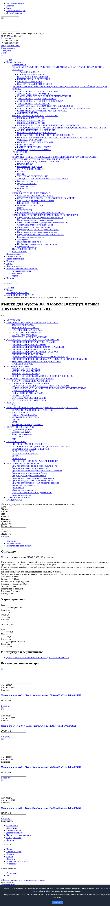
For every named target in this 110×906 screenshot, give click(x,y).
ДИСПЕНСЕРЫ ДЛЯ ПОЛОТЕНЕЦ (34, 94)
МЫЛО (20, 208)
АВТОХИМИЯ (19, 64)
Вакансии (10, 859)
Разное (20, 154)
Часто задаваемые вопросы (18, 835)
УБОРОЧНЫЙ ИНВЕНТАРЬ (30, 169)
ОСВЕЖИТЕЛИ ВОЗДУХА (30, 205)
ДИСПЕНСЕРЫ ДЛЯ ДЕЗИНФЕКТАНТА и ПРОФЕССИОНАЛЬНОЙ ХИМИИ (54, 108)
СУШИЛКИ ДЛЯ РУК (27, 113)
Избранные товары (15, 3)
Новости (10, 6)
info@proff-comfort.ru (10, 45)
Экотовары (11, 864)
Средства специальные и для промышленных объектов (42, 222)
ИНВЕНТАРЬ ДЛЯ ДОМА (29, 166)
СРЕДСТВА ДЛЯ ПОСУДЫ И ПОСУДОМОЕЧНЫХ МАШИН (46, 198)
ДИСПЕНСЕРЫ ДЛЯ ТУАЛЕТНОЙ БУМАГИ (38, 91)
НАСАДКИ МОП (25, 164)
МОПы (20, 174)
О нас (9, 60)
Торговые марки (13, 851)
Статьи (9, 856)
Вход (8, 875)
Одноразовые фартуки (27, 181)
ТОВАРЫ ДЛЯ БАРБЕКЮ (24, 249)
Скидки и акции (13, 256)
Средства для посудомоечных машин (34, 227)
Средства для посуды (26, 246)
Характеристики (14, 543)
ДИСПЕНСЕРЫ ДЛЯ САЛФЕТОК (33, 103)
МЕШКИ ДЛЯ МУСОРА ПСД (31, 118)
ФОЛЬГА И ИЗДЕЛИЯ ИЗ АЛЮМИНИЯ (36, 130)
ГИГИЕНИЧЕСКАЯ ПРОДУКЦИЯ (33, 79)
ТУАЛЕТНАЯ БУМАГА (28, 72)
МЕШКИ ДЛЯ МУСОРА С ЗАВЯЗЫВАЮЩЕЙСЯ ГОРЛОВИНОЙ (48, 125)
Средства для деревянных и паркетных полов (38, 232)
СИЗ (19, 191)
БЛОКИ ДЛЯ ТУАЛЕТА (28, 203)
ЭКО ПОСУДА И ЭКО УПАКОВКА (34, 149)
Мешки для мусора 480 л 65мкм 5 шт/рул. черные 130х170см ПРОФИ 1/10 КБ (38, 726)
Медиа (9, 8)
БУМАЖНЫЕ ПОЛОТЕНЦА (30, 74)
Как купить (11, 828)
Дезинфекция (23, 239)
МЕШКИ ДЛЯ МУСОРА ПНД (31, 123)
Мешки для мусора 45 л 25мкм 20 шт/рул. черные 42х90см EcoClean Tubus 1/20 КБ (41, 767)
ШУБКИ (21, 171)
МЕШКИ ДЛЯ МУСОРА (23, 115)
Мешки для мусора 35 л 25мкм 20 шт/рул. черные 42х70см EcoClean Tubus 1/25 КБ (41, 808)
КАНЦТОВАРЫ (19, 251)
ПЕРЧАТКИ (23, 188)
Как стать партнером (15, 10)
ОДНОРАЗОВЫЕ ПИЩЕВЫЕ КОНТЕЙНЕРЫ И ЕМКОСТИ (45, 135)
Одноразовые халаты (26, 183)
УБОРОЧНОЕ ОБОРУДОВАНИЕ (32, 176)
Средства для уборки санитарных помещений (38, 229)
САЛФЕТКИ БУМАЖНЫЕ (29, 81)
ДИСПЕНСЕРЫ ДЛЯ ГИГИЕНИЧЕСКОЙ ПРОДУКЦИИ (44, 96)
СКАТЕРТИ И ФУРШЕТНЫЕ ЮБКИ (34, 84)
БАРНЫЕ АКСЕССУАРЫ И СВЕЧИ (34, 147)
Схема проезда (7, 38)
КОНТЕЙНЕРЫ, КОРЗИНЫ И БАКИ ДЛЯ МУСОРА (42, 111)
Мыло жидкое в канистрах (29, 242)
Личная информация (21, 271)
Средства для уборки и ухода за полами (35, 220)
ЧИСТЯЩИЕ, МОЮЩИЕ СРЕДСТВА (35, 196)
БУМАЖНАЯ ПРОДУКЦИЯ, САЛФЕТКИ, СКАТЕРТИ (38, 67)
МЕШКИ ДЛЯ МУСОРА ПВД (31, 120)
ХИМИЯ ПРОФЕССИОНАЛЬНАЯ (28, 215)
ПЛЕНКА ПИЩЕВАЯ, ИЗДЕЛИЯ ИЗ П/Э (36, 132)
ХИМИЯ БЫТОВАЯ (21, 193)
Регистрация (12, 873)
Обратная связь (8, 48)
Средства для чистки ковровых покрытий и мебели (40, 234)
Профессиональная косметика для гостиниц (37, 244)
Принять (57, 902)
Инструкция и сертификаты (19, 546)
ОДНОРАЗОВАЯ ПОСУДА (30, 140)
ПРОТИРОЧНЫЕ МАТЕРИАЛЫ (32, 77)
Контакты (10, 278)
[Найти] (17, 283)
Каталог (10, 62)
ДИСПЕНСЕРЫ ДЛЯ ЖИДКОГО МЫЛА (36, 98)
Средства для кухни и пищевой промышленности (40, 217)
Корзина (15, 276)
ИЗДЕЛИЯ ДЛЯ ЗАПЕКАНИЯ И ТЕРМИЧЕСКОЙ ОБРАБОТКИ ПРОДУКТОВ (54, 137)
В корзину (5, 706)
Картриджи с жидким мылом (30, 237)
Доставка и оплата (14, 254)
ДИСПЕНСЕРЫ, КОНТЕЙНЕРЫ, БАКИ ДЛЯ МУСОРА (38, 86)
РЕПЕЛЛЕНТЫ (24, 210)
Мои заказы (17, 273)
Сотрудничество (13, 837)
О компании (12, 825)
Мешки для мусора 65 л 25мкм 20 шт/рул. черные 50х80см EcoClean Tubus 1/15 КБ (41, 695)
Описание (11, 541)
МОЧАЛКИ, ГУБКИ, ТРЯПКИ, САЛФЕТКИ (38, 162)
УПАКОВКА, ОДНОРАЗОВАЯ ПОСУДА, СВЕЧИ (35, 128)
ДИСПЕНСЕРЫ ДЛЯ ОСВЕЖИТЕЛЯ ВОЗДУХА (40, 101)
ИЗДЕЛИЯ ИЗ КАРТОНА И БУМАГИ (35, 142)
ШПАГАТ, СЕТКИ (25, 145)
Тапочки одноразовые (27, 186)
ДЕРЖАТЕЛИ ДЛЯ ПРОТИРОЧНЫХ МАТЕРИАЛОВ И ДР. (45, 106)
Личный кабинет (14, 13)
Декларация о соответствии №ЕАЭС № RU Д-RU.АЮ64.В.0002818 (37, 657)
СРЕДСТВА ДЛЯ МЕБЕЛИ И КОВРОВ (35, 200)
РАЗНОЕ (16, 152)
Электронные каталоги (17, 861)
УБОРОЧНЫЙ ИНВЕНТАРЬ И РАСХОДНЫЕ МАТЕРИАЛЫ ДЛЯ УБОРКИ (47, 157)
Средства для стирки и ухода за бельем (35, 225)
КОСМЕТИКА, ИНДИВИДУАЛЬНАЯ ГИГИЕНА (40, 213)
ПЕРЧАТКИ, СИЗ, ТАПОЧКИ (26, 179)
